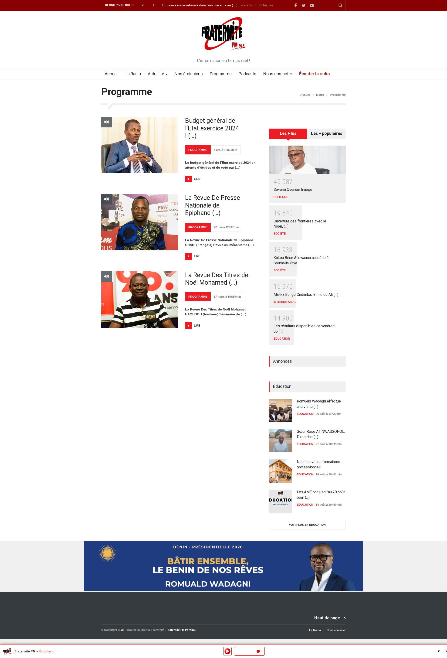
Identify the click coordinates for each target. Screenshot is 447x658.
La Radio (133, 73)
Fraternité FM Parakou (181, 630)
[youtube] (311, 5)
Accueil (112, 73)
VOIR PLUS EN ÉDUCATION (307, 524)
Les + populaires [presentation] (326, 133)
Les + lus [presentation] (288, 133)
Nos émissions (189, 73)
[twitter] (303, 5)
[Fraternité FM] (223, 47)
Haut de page (327, 617)
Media (320, 94)
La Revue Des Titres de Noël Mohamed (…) (216, 278)
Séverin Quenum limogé (293, 189)
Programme (221, 73)
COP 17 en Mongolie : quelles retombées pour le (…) (201, 5)
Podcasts (247, 73)
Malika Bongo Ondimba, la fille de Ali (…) (306, 294)
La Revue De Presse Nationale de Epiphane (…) (212, 205)
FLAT (121, 630)
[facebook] (295, 5)
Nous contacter (277, 73)
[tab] (288, 135)
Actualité (156, 73)
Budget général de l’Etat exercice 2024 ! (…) (212, 128)
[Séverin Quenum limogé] (307, 160)
